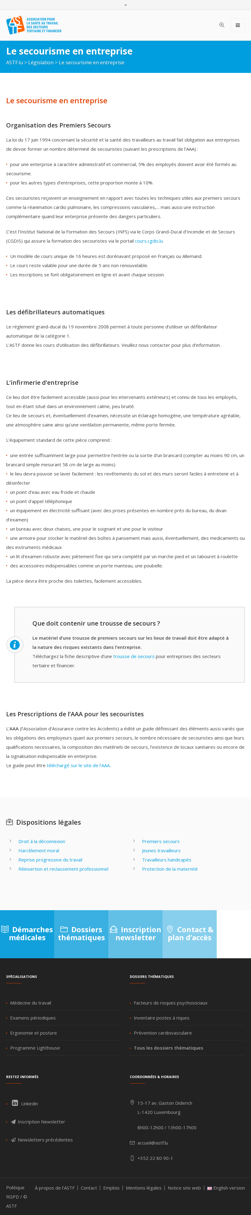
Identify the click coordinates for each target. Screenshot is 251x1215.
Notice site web (184, 1188)
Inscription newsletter (138, 933)
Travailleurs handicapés (166, 860)
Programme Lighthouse (35, 1048)
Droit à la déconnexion (41, 841)
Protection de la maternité (170, 869)
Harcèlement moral (38, 850)
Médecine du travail (30, 1003)
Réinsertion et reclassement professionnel (63, 869)
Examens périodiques (33, 1018)
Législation (41, 62)
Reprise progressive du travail (50, 860)
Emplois (111, 1188)
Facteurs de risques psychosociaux (171, 1003)
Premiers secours (161, 841)
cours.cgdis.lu (149, 241)
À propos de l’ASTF (55, 1188)
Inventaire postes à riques (161, 1018)
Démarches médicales (31, 933)
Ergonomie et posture (33, 1033)
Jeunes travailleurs (161, 850)
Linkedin (29, 1103)
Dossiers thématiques (81, 933)
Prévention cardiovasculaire (163, 1033)
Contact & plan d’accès (190, 933)
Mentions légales (144, 1188)
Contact (89, 1188)
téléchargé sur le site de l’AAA (78, 765)
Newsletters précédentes (45, 1140)
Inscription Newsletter (41, 1121)
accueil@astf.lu (152, 1143)
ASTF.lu (14, 62)
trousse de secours (134, 656)
